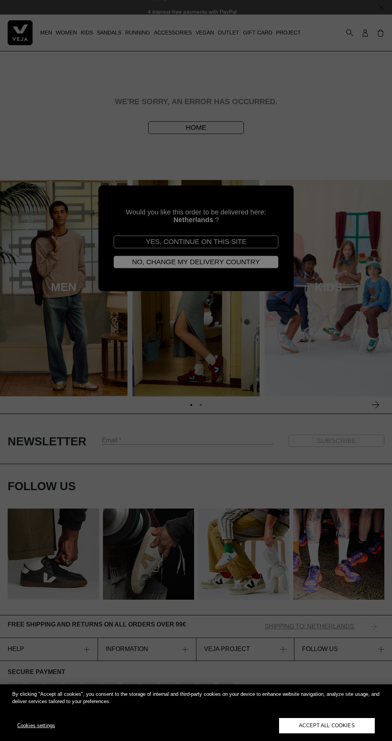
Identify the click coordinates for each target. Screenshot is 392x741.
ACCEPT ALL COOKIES (326, 725)
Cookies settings (36, 725)
